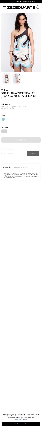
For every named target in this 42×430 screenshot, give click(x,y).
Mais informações (27, 419)
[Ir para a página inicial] (21, 12)
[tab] (8, 167)
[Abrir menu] (4, 7)
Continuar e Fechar (21, 424)
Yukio (4, 90)
